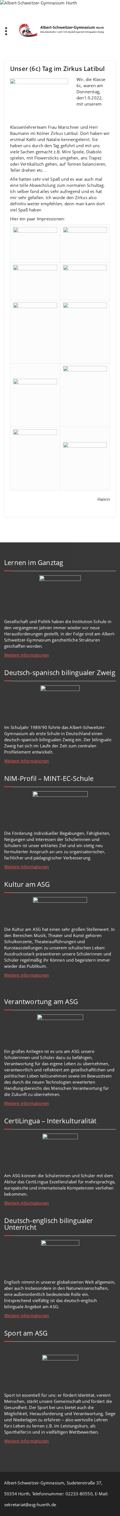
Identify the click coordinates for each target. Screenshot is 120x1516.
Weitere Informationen (26, 655)
